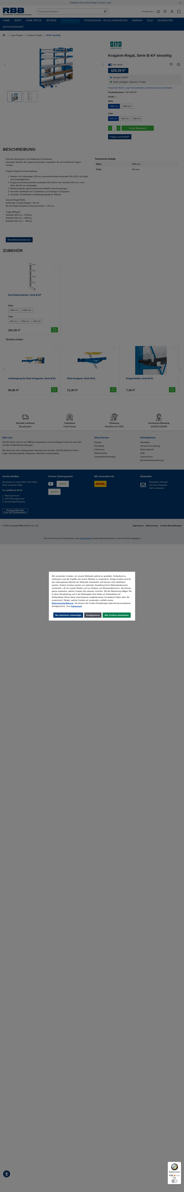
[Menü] (179, 1163)
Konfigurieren (93, 615)
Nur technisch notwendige (68, 615)
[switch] (174, 1181)
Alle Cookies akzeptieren (117, 615)
